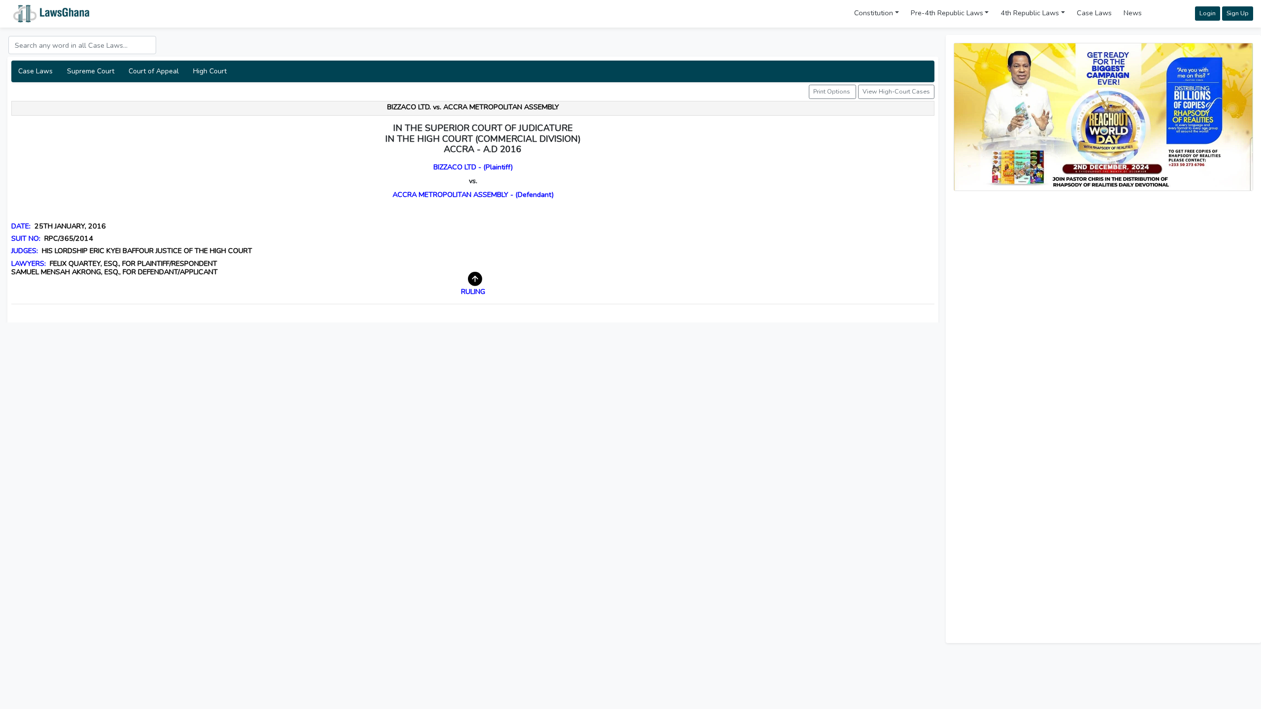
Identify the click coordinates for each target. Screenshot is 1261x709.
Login (1207, 13)
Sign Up (1238, 13)
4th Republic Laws (1029, 13)
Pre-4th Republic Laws (947, 13)
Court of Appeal (154, 71)
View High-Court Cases (896, 91)
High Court (210, 71)
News (1133, 13)
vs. (473, 181)
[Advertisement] (1103, 268)
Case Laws (1094, 13)
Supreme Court (90, 71)
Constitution (873, 13)
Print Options (832, 91)
